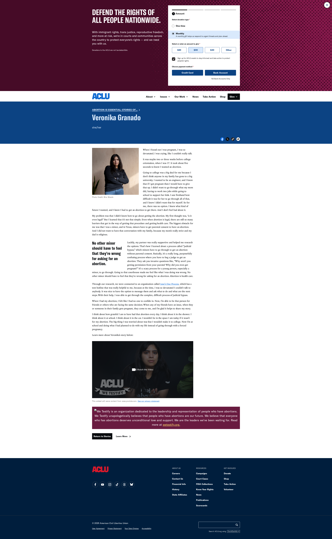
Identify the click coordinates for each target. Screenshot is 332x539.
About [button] (149, 96)
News (195, 96)
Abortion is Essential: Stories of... (115, 109)
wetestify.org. (171, 424)
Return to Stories (102, 436)
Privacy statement (115, 528)
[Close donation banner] (327, 5)
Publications (202, 500)
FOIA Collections (204, 484)
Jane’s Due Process (169, 283)
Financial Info (179, 484)
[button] (233, 139)
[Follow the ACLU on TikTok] (117, 484)
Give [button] (232, 96)
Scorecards (201, 505)
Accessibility (146, 528)
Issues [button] (164, 96)
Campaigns (201, 473)
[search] (237, 525)
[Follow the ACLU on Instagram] (110, 484)
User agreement (98, 528)
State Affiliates (179, 494)
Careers (176, 473)
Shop (223, 96)
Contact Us (177, 478)
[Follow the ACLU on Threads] (124, 484)
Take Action (209, 96)
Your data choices (132, 528)
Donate (227, 473)
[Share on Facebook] (222, 140)
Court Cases (202, 478)
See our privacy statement (148, 401)
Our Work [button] (180, 96)
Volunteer (228, 489)
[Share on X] (227, 140)
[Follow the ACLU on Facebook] (95, 484)
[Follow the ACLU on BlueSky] (131, 484)
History (175, 489)
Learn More (121, 436)
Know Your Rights (204, 489)
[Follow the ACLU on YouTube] (102, 484)
